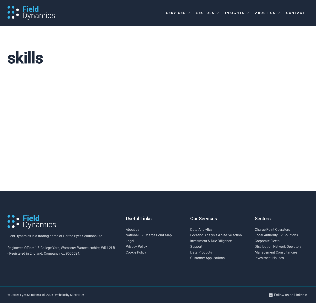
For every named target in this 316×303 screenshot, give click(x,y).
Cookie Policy (136, 252)
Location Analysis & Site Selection (216, 235)
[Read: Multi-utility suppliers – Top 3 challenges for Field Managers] (55, 130)
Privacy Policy (136, 247)
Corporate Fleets (267, 241)
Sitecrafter (77, 295)
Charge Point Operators (272, 230)
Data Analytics (201, 230)
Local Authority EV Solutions (276, 235)
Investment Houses (269, 258)
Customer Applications (207, 258)
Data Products (201, 252)
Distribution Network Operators (278, 247)
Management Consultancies (276, 252)
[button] (188, 13)
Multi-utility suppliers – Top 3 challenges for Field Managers (48, 178)
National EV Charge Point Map (149, 235)
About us (132, 230)
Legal (130, 241)
